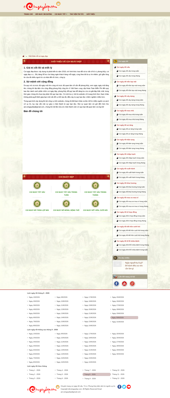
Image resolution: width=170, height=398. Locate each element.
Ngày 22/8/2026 (90, 317)
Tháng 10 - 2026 (118, 370)
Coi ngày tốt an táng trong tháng (131, 134)
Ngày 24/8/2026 (90, 325)
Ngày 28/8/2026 (118, 309)
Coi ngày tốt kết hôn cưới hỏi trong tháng (134, 235)
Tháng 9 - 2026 (90, 378)
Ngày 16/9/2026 (62, 362)
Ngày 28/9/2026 (118, 346)
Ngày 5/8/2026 (34, 313)
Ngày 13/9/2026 (62, 350)
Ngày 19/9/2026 (90, 342)
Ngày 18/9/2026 (90, 338)
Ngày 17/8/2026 (90, 297)
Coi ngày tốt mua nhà (125, 111)
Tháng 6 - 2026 (62, 378)
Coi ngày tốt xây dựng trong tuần (131, 100)
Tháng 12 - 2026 (118, 378)
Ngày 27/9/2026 (118, 342)
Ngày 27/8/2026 (118, 305)
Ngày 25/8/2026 (118, 297)
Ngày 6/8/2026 (34, 317)
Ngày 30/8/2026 (118, 317)
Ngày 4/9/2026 (34, 346)
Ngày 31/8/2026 (118, 322)
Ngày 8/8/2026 (34, 325)
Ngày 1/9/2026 (34, 334)
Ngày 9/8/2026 (62, 297)
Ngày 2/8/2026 (34, 301)
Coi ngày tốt (60, 14)
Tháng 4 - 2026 (62, 370)
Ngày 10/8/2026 (62, 301)
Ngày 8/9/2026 (34, 362)
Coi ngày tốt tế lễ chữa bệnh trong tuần (133, 250)
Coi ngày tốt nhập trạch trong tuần (131, 158)
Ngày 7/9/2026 (34, 358)
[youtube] (124, 283)
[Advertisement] (85, 35)
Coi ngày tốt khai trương (126, 183)
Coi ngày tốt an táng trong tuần (130, 129)
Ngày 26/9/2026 (118, 338)
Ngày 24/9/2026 (90, 362)
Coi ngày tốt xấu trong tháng (129, 76)
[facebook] (116, 283)
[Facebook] (119, 388)
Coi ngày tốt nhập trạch (126, 154)
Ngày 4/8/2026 (34, 309)
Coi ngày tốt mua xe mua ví (127, 197)
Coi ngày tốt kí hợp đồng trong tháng (132, 221)
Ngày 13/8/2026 (62, 313)
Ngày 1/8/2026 (34, 297)
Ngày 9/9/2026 (62, 334)
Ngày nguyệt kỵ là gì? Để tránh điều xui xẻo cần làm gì (134, 266)
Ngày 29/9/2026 (118, 350)
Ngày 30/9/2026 (118, 354)
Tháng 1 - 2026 (34, 370)
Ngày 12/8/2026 (62, 309)
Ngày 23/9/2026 (90, 358)
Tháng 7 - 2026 (90, 370)
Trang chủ (28, 14)
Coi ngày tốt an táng (125, 125)
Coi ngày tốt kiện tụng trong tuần (131, 143)
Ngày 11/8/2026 (62, 305)
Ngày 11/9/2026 (62, 342)
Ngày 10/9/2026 (62, 338)
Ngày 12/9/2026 (62, 346)
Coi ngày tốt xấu (123, 67)
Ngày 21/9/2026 (90, 350)
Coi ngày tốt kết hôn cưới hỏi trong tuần (133, 230)
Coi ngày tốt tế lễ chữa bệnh (128, 241)
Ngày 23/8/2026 (90, 321)
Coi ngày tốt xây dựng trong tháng (131, 105)
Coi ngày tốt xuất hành (126, 168)
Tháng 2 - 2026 (34, 374)
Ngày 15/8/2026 (62, 321)
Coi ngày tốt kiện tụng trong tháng (131, 148)
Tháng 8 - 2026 (90, 374)
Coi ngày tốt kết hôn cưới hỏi (128, 226)
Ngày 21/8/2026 (90, 313)
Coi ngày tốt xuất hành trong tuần (131, 172)
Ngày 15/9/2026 (62, 358)
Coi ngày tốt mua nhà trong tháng (131, 119)
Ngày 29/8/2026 (118, 313)
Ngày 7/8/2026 (34, 321)
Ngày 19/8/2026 (90, 305)
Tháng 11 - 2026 (118, 374)
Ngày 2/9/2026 (34, 338)
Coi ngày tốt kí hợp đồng (127, 212)
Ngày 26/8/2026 (118, 301)
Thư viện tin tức (77, 14)
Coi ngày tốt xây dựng (125, 96)
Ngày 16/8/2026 (62, 325)
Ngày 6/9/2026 (34, 354)
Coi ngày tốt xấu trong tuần (129, 71)
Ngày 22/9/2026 (90, 354)
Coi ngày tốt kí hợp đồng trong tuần (132, 216)
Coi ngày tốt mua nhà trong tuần (131, 114)
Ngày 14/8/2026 (62, 317)
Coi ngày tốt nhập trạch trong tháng (132, 163)
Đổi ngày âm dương (44, 14)
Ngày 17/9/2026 (90, 334)
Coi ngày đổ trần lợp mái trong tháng (132, 90)
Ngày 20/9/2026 (90, 346)
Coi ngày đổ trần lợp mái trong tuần (132, 85)
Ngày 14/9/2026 (62, 354)
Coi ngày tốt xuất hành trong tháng (132, 177)
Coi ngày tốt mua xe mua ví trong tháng (133, 206)
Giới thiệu (91, 14)
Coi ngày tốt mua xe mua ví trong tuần (133, 201)
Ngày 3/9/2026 (34, 342)
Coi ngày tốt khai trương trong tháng (132, 192)
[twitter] (132, 283)
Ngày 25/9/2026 (118, 334)
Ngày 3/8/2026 (34, 305)
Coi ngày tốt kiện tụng (125, 140)
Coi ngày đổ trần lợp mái (126, 82)
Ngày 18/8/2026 (90, 301)
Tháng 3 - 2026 (34, 378)
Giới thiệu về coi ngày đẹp (38, 56)
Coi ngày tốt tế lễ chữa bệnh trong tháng (134, 245)
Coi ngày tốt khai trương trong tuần (132, 187)
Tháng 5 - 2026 (62, 374)
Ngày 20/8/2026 (90, 309)
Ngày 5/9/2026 (34, 350)
